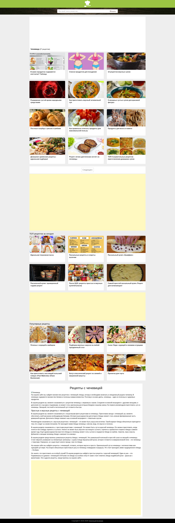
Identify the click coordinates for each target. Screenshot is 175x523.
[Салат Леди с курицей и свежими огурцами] (126, 334)
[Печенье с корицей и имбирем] (47, 334)
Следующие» (88, 170)
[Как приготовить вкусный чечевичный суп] (86, 90)
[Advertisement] (87, 33)
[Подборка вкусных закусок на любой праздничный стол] (86, 335)
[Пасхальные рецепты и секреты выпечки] (86, 245)
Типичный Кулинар (96, 521)
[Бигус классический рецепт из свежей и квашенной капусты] (86, 362)
